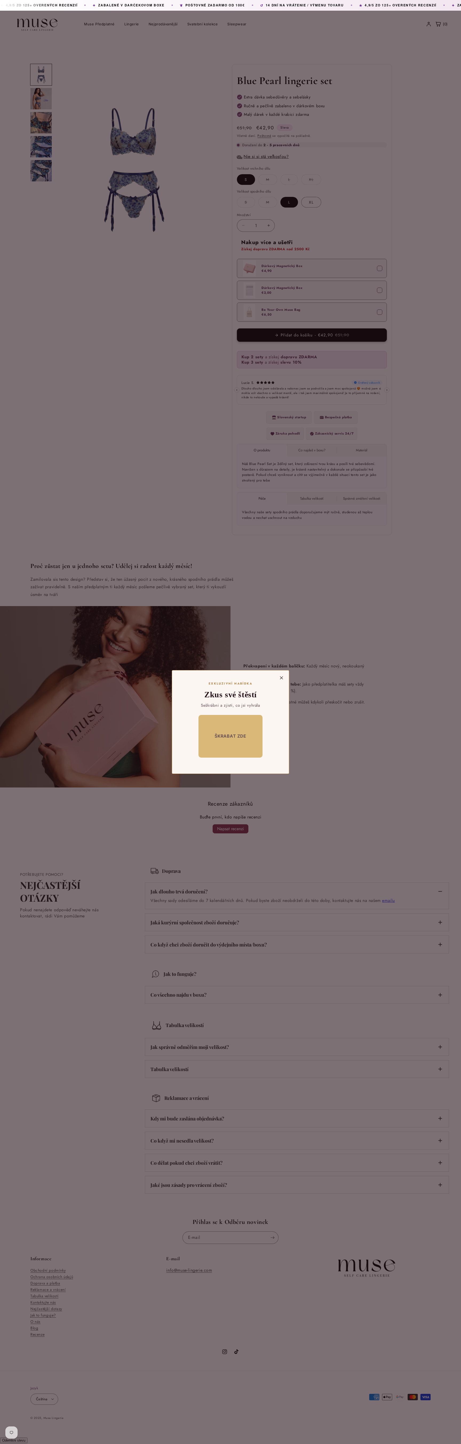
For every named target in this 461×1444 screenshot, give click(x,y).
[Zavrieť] (281, 678)
